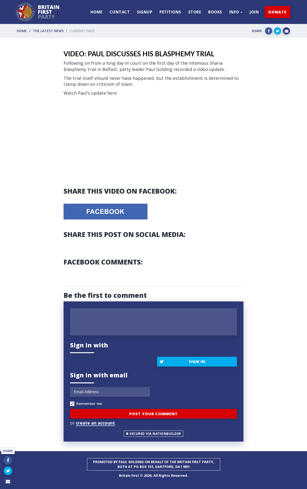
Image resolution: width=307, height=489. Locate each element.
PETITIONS (170, 12)
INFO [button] (234, 12)
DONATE (277, 12)
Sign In (197, 361)
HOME (96, 12)
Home (22, 31)
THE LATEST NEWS (48, 31)
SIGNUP (144, 12)
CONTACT (120, 12)
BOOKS (215, 12)
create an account (95, 423)
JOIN (254, 12)
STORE (194, 12)
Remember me (89, 403)
